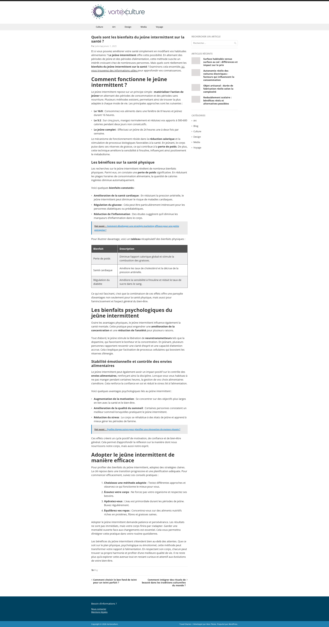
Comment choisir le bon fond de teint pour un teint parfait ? (115, 581)
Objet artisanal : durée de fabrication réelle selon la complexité (218, 88)
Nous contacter (98, 609)
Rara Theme (211, 624)
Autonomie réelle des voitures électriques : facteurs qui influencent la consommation (218, 75)
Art (113, 26)
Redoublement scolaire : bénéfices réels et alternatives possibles (217, 100)
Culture (99, 26)
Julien (97, 46)
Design (128, 26)
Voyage (159, 26)
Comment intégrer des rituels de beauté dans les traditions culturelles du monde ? (164, 582)
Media (144, 26)
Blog (96, 570)
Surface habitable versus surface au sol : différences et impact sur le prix (220, 62)
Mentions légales (99, 612)
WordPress (233, 624)
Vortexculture (112, 624)
